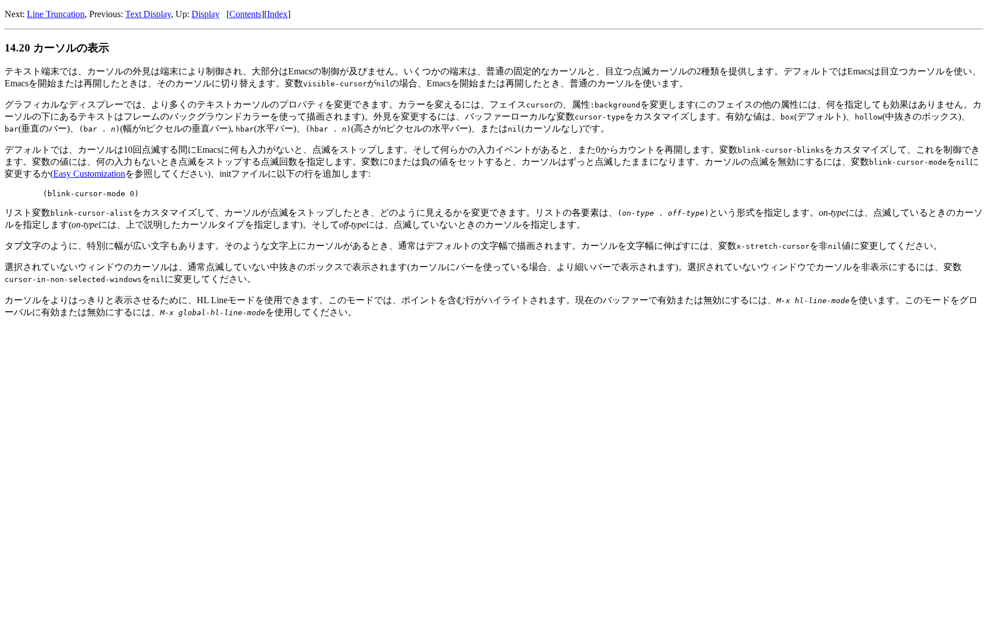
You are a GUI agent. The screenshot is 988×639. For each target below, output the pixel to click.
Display (206, 14)
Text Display (148, 14)
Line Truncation (56, 14)
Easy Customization (89, 173)
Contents (245, 14)
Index (277, 14)
